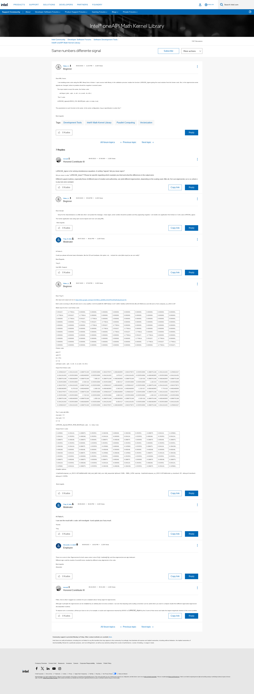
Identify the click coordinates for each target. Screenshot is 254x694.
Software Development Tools (105, 39)
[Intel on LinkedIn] (48, 669)
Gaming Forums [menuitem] (99, 12)
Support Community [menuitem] (11, 12)
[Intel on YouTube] (54, 669)
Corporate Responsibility (87, 663)
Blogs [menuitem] (114, 12)
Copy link (175, 187)
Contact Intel (52, 663)
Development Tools (73, 122)
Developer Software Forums (79, 39)
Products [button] (19, 5)
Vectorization (146, 122)
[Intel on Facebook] (36, 669)
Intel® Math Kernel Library (99, 122)
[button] (197, 66)
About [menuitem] (28, 12)
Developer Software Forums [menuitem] (47, 12)
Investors (69, 663)
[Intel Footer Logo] (25, 671)
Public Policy (107, 663)
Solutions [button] (49, 5)
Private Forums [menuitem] (129, 12)
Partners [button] (82, 5)
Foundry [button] (97, 5)
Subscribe (168, 51)
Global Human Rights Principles (50, 678)
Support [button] (34, 5)
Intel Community (58, 39)
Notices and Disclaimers (173, 676)
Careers (75, 663)
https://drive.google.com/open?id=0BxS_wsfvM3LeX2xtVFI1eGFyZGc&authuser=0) (100, 300)
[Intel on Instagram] (59, 669)
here (110, 637)
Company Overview (41, 663)
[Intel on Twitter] (42, 669)
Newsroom (61, 663)
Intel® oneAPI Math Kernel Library (66, 43)
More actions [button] (189, 50)
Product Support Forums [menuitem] (75, 12)
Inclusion (99, 663)
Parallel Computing (126, 122)
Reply (191, 132)
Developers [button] (66, 5)
